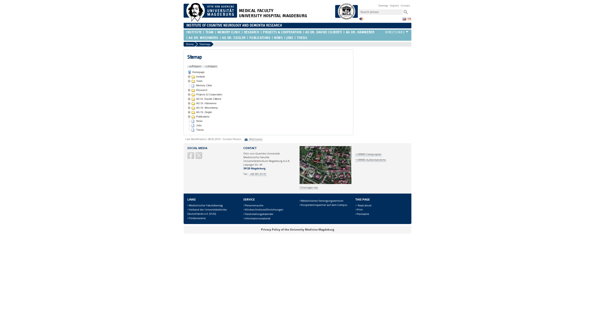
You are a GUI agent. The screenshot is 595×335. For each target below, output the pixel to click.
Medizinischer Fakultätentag (206, 205)
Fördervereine (197, 218)
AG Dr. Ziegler (234, 38)
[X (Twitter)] (199, 157)
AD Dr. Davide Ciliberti (323, 32)
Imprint (394, 5)
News (278, 38)
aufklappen (195, 66)
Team (209, 32)
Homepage (198, 72)
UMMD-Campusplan (369, 154)
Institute (194, 32)
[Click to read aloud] (361, 20)
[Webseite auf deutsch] (409, 19)
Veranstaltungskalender (259, 214)
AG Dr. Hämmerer (360, 32)
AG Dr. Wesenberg (203, 38)
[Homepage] (210, 21)
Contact (405, 5)
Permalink (363, 214)
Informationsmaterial (257, 218)
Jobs (289, 38)
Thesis (302, 38)
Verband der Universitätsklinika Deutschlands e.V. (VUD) (207, 211)
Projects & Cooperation (282, 32)
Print (360, 209)
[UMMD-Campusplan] (325, 183)
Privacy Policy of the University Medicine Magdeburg (297, 229)
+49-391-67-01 (258, 174)
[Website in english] (404, 19)
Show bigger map (309, 187)
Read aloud (364, 205)
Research (251, 32)
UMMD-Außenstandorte (371, 159)
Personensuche (254, 205)
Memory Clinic (228, 32)
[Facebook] (191, 157)
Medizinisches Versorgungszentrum (322, 200)
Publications (259, 38)
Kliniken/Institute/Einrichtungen (264, 209)
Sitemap (383, 5)
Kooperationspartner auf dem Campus (324, 205)
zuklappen (211, 66)
